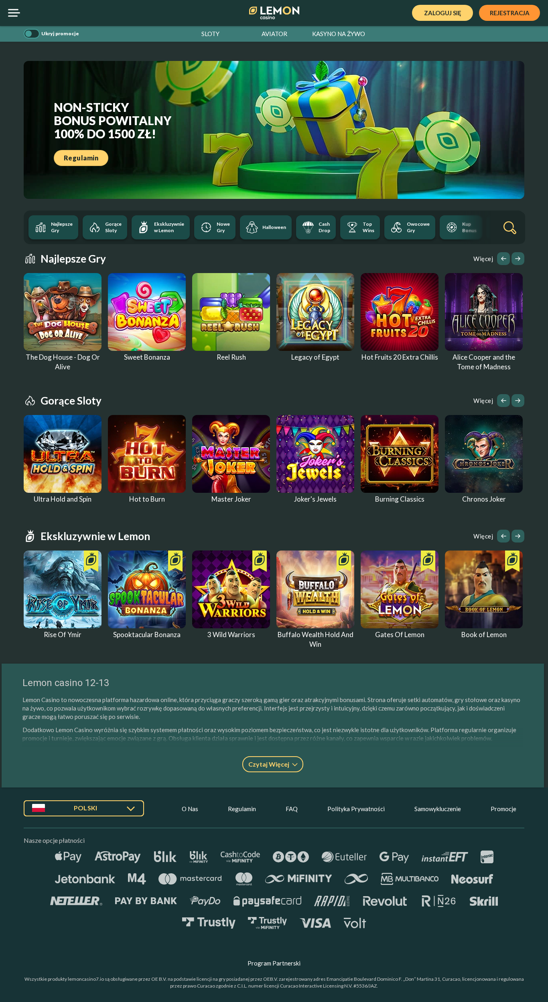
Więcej (483, 258)
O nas (190, 808)
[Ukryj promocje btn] (32, 33)
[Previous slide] (503, 258)
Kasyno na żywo (338, 33)
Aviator (274, 33)
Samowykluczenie (437, 808)
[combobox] (83, 811)
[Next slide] (517, 258)
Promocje (503, 808)
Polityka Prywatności (356, 808)
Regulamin (242, 808)
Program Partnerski (274, 963)
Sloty (210, 33)
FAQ (292, 808)
